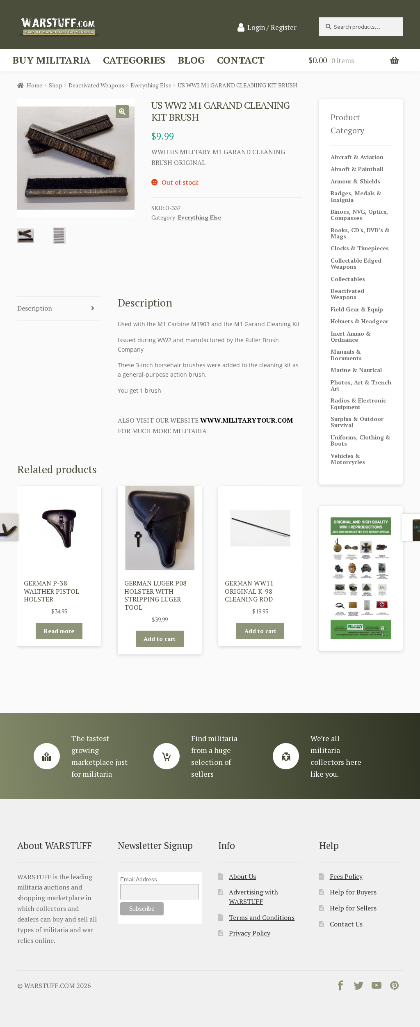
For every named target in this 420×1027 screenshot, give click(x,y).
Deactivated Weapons (96, 85)
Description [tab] (34, 308)
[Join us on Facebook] (340, 987)
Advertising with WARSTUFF (253, 896)
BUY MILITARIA (51, 59)
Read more (59, 631)
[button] (122, 111)
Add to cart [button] (160, 639)
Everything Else (150, 85)
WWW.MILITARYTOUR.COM (246, 420)
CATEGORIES (134, 59)
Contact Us (346, 924)
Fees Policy (346, 876)
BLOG (191, 59)
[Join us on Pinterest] (394, 987)
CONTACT (241, 59)
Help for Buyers (353, 892)
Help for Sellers (353, 908)
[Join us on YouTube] (376, 987)
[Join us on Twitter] (358, 987)
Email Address (138, 879)
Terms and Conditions (261, 917)
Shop (55, 85)
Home (34, 85)
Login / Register (272, 27)
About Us (242, 876)
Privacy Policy (249, 933)
